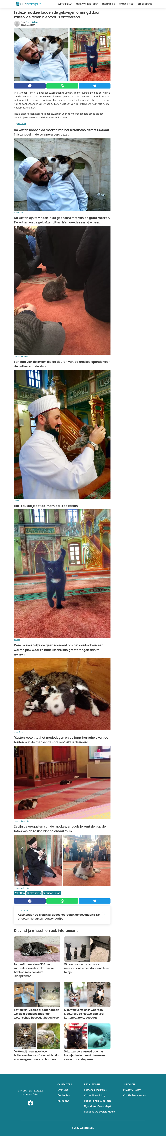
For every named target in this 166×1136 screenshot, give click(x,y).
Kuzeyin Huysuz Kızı (21, 821)
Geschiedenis (144, 3)
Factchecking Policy (95, 1089)
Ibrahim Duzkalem (21, 356)
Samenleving (126, 3)
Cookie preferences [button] (134, 1095)
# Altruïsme (34, 893)
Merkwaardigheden (87, 3)
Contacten (63, 1095)
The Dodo (21, 123)
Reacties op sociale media (99, 1111)
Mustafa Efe (18, 212)
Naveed (17, 500)
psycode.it (63, 1100)
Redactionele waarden (97, 1100)
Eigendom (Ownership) (97, 1106)
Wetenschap (65, 3)
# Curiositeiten (51, 893)
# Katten (20, 893)
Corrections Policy (94, 1095)
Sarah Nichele (32, 22)
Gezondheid (109, 3)
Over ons (62, 1089)
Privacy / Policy (132, 1089)
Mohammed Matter (21, 888)
